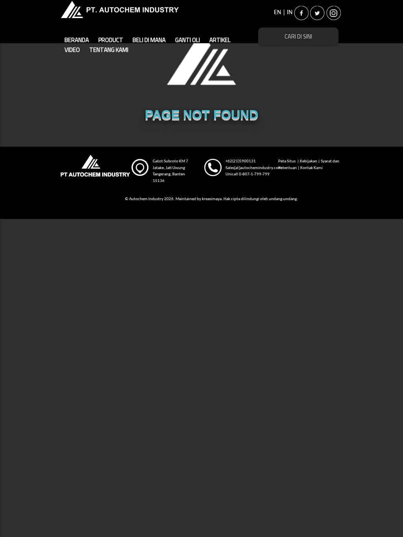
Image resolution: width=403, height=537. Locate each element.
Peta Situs (287, 161)
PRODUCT (110, 40)
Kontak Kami (311, 168)
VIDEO (247, 40)
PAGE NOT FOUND (201, 114)
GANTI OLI (187, 40)
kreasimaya (212, 199)
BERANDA (77, 40)
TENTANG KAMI (84, 50)
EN (277, 12)
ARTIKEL (220, 40)
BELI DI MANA (149, 40)
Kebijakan (308, 161)
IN (289, 12)
